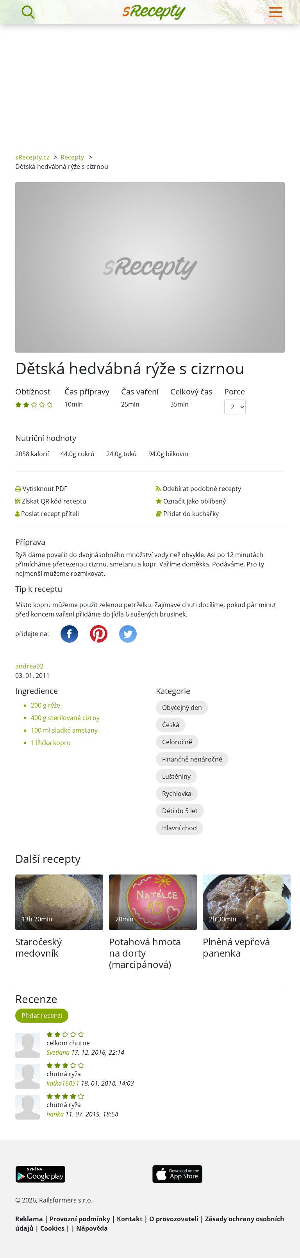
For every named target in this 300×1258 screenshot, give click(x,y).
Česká (170, 724)
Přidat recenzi (41, 1015)
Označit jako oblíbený (194, 501)
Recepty (72, 157)
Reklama (29, 1219)
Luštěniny (176, 776)
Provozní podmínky (80, 1219)
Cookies (52, 1228)
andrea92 (29, 666)
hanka (55, 1114)
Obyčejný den (182, 707)
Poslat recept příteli (50, 513)
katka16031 (62, 1083)
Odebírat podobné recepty (201, 488)
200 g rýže (45, 705)
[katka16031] (27, 1076)
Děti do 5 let (180, 810)
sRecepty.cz (32, 157)
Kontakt (130, 1219)
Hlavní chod (179, 828)
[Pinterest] (98, 634)
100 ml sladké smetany (64, 730)
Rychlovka (176, 793)
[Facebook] (69, 634)
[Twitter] (128, 634)
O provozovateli (173, 1219)
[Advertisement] (150, 83)
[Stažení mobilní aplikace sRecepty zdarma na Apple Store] (177, 1173)
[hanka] (27, 1107)
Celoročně (177, 742)
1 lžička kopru (51, 742)
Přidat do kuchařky (191, 513)
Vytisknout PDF (45, 488)
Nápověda (92, 1228)
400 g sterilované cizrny (65, 717)
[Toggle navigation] (276, 12)
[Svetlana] (27, 1045)
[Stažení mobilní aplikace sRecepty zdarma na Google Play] (40, 1173)
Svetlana (58, 1052)
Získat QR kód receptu (54, 501)
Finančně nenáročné (192, 759)
